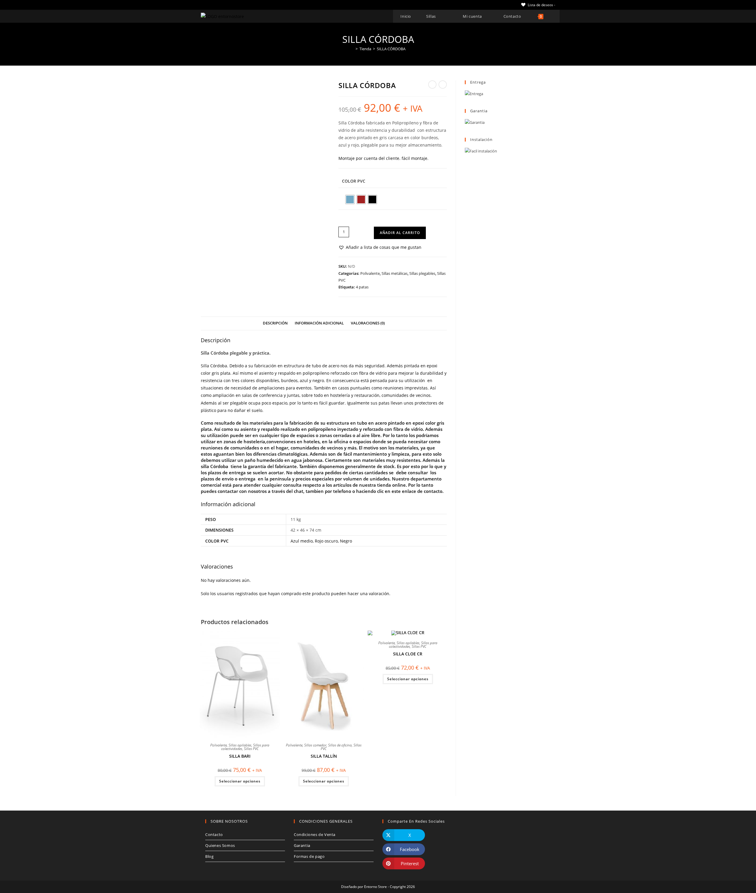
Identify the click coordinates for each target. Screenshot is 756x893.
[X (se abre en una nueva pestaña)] (203, 5)
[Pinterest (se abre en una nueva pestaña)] (216, 5)
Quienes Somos (220, 845)
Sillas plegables (422, 273)
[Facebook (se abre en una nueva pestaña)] (209, 5)
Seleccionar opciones (239, 781)
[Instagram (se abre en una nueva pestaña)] (222, 5)
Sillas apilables (240, 745)
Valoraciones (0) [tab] (368, 323)
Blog (209, 856)
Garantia (302, 845)
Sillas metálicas (395, 273)
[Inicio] (352, 48)
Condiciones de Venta (314, 834)
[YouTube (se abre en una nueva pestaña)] (229, 5)
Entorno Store (375, 886)
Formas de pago (309, 856)
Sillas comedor (315, 745)
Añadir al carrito (400, 232)
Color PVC (353, 181)
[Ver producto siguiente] (443, 84)
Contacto (214, 834)
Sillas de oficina (340, 745)
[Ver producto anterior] (432, 84)
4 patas (362, 287)
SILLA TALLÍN (324, 756)
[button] (379, 247)
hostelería (340, 395)
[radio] (350, 199)
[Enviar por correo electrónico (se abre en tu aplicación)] (236, 5)
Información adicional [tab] (319, 323)
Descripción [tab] (275, 323)
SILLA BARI (239, 756)
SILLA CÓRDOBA (391, 48)
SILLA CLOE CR (407, 654)
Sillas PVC (251, 748)
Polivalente (370, 273)
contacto (433, 491)
